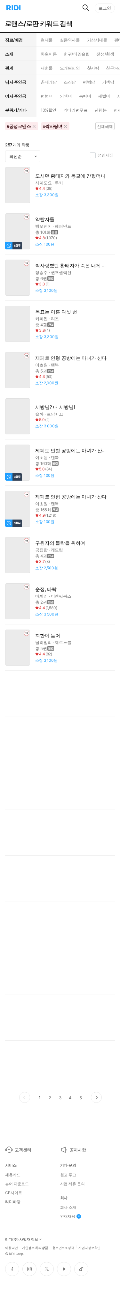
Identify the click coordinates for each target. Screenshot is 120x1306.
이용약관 (11, 1247)
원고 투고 (68, 1175)
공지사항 (78, 1149)
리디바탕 (12, 1201)
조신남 (70, 82)
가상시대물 (97, 39)
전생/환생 (105, 53)
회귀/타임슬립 (76, 53)
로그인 (105, 8)
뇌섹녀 (66, 96)
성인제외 (106, 155)
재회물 (47, 67)
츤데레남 (49, 82)
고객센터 (23, 1149)
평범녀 (47, 96)
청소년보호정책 (63, 1247)
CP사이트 (13, 1193)
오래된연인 (70, 67)
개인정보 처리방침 (35, 1247)
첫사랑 (93, 67)
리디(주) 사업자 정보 (21, 1239)
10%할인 (48, 110)
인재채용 (68, 1216)
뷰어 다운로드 (17, 1184)
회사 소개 (68, 1207)
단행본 (100, 110)
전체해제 (105, 126)
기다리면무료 (75, 110)
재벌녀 (104, 96)
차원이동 (49, 53)
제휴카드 (12, 1175)
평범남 (89, 82)
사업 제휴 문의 (72, 1184)
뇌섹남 (108, 82)
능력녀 (85, 96)
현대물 (47, 39)
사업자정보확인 (89, 1247)
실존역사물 (70, 39)
